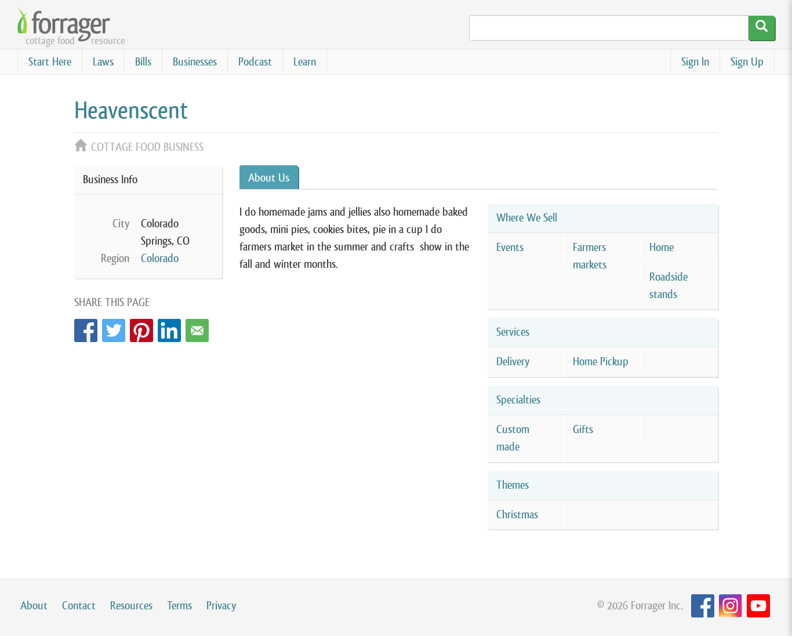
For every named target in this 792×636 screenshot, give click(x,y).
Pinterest (141, 327)
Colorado (160, 258)
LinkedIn (169, 327)
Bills (143, 61)
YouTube (758, 606)
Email (197, 327)
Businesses (195, 61)
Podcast (255, 61)
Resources (131, 605)
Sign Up (747, 61)
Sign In (695, 61)
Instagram (730, 606)
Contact (79, 605)
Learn (304, 61)
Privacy (221, 605)
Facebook (85, 327)
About (34, 605)
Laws (103, 61)
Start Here (49, 61)
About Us (268, 177)
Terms (179, 605)
